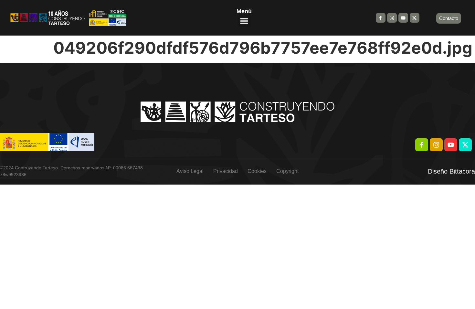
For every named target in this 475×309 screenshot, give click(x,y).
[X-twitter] (414, 18)
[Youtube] (403, 18)
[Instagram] (392, 18)
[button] (244, 20)
